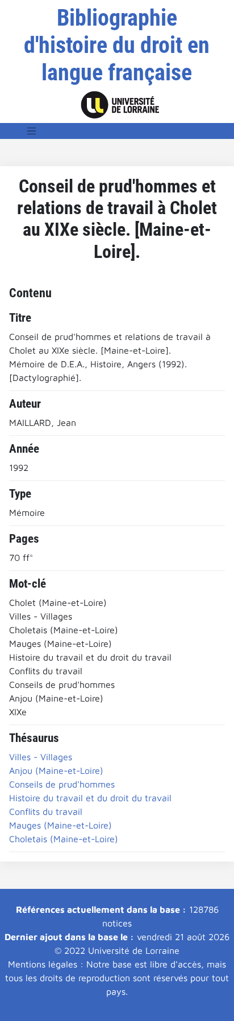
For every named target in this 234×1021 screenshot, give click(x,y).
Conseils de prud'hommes (62, 784)
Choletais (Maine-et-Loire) (63, 839)
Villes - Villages (40, 757)
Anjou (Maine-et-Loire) (56, 770)
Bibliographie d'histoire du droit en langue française (117, 45)
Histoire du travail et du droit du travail (90, 798)
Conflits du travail (45, 811)
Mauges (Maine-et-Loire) (60, 825)
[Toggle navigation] (31, 131)
